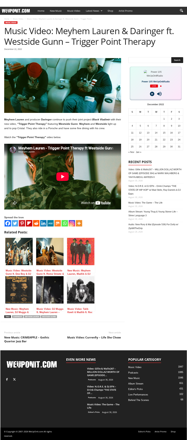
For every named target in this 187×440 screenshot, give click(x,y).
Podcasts (92, 379)
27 (148, 146)
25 (132, 146)
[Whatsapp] (65, 223)
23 (171, 139)
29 (164, 146)
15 (164, 133)
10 (179, 126)
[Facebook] (178, 2)
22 (164, 139)
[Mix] (57, 223)
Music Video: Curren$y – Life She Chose (94, 337)
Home (41, 10)
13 (148, 133)
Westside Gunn (49, 316)
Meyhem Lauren (32, 316)
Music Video (73, 10)
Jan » (138, 152)
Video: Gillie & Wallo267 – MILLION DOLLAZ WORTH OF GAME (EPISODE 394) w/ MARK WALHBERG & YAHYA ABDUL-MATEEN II (155, 173)
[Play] (152, 94)
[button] (181, 11)
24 (179, 139)
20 (148, 139)
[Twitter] (15, 223)
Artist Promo (43, 2)
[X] (184, 2)
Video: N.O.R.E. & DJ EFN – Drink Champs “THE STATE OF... (101, 390)
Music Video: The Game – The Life (145, 202)
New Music (56, 10)
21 (156, 139)
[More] (79, 223)
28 (156, 146)
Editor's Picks (94, 412)
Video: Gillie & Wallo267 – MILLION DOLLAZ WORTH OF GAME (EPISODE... (103, 372)
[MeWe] (50, 223)
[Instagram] (72, 223)
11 (132, 133)
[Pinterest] (22, 223)
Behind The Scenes (138, 400)
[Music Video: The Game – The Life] (75, 409)
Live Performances (138, 394)
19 (140, 139)
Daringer (17, 316)
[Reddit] (36, 223)
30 (171, 146)
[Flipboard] (29, 223)
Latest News (92, 10)
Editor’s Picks (25, 2)
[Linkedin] (43, 223)
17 (179, 133)
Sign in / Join (7, 2)
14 (156, 133)
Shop (56, 2)
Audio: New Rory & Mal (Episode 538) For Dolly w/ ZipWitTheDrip (153, 226)
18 (132, 139)
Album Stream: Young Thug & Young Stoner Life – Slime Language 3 (153, 213)
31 (179, 146)
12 (140, 133)
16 (171, 133)
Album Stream (135, 383)
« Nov (131, 152)
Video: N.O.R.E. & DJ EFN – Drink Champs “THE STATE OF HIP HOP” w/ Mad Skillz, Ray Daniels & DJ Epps (154, 190)
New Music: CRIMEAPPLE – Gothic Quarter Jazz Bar (26, 339)
